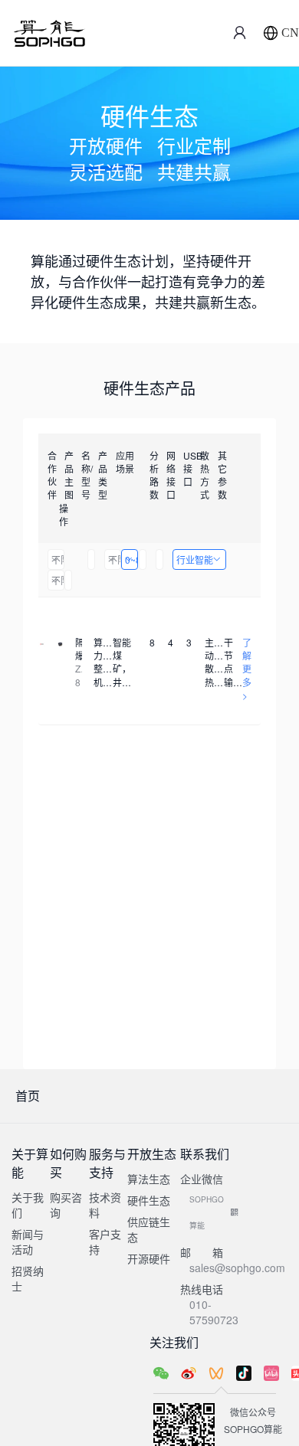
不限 (57, 559)
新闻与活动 (28, 1241)
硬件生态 (148, 1200)
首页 (27, 1095)
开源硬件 (148, 1258)
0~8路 (131, 559)
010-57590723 (213, 1312)
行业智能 (194, 559)
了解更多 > (246, 669)
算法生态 (148, 1178)
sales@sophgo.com (237, 1267)
